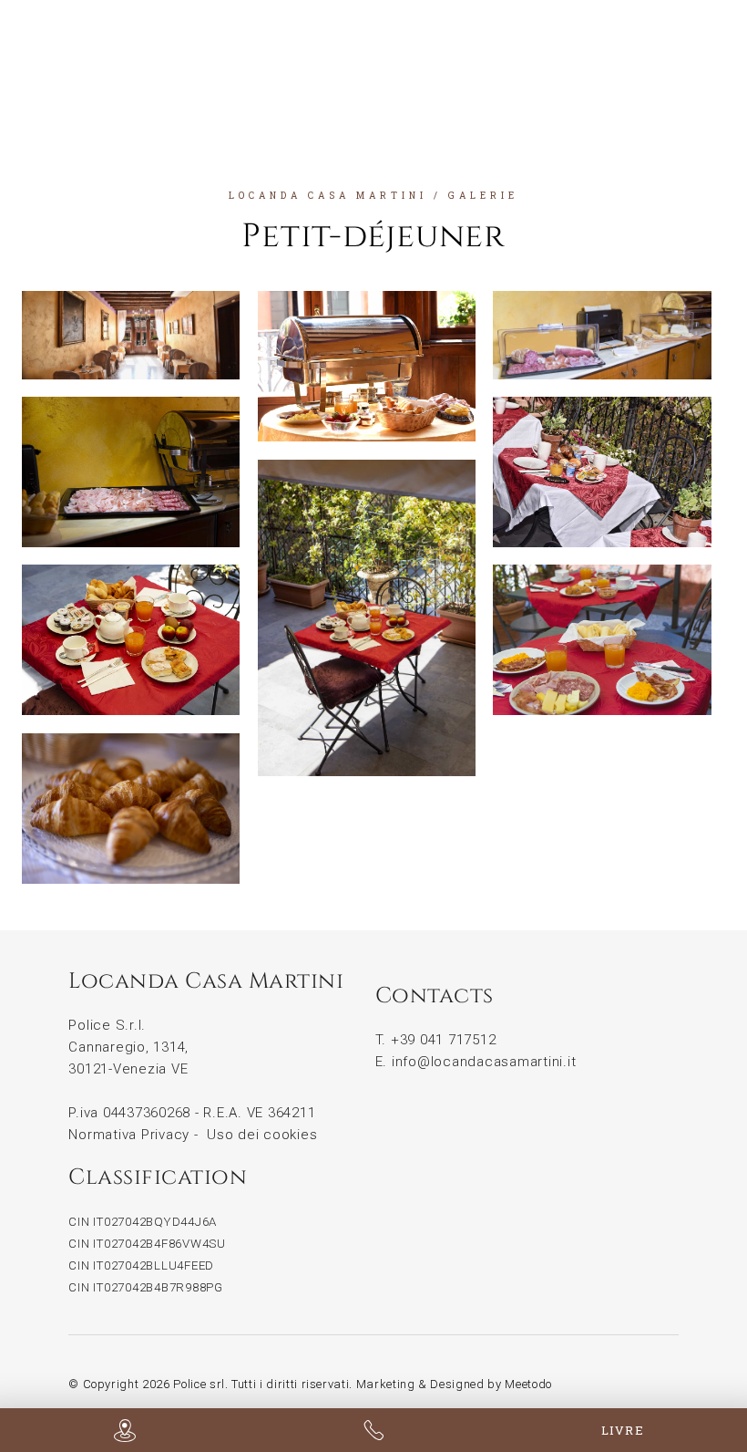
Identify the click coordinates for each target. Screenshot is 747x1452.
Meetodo (528, 1384)
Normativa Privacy (128, 1134)
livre (623, 1430)
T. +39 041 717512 (435, 1040)
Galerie (483, 196)
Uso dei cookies (262, 1134)
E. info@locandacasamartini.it (476, 1061)
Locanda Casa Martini (328, 196)
